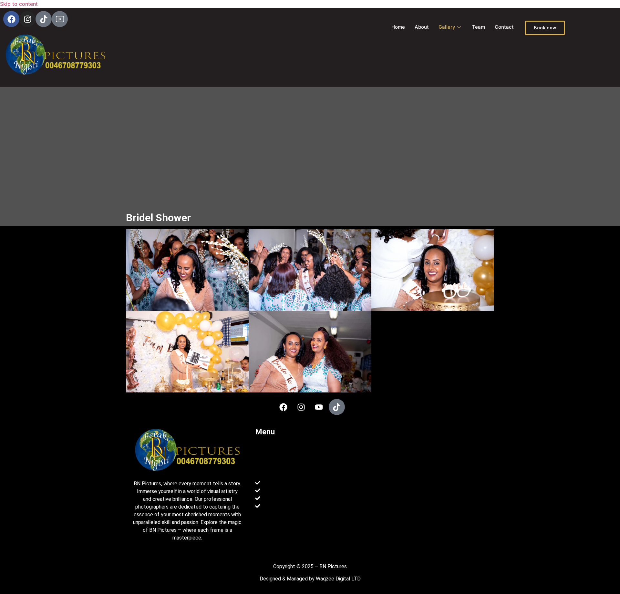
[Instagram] (27, 19)
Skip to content (19, 4)
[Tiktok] (44, 19)
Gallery (447, 27)
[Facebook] (11, 19)
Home (398, 27)
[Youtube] (319, 407)
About (422, 27)
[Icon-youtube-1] (60, 19)
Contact (504, 27)
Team (478, 27)
